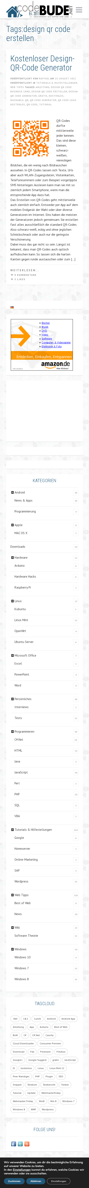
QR (27, 100)
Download (18, 1051)
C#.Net (18, 739)
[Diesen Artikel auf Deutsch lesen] (12, 307)
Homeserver (22, 849)
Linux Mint (21, 620)
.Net (15, 1018)
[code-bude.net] (39, 9)
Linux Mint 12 (56, 1068)
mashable (17, 100)
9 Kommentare (25, 275)
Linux (18, 601)
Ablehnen (35, 1181)
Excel (18, 663)
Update (31, 1092)
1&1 (25, 1018)
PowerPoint (21, 674)
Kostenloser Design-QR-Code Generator (42, 63)
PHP (17, 794)
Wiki (17, 927)
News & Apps (23, 500)
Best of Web (22, 903)
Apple (19, 525)
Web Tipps (17, 87)
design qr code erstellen (49, 91)
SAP (17, 870)
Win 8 (53, 1101)
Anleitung (42, 87)
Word (17, 685)
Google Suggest (37, 1059)
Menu (78, 10)
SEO (61, 1076)
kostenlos (56, 95)
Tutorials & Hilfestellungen (56, 82)
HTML (18, 750)
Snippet (17, 1084)
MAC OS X (20, 533)
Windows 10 (22, 957)
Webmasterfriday (51, 1092)
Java (17, 761)
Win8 (41, 1101)
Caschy (50, 1035)
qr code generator (43, 100)
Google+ (18, 1059)
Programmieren (24, 731)
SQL (17, 805)
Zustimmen (14, 1181)
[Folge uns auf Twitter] (20, 1144)
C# (25, 1035)
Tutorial (45, 104)
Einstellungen (22, 1170)
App (32, 1026)
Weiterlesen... (24, 270)
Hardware (21, 557)
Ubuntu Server (24, 642)
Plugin (49, 1076)
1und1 (37, 1018)
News (18, 914)
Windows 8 (21, 979)
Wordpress (21, 881)
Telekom (32, 1084)
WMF (33, 1109)
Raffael (44, 78)
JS (14, 1068)
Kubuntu (20, 609)
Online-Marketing (26, 859)
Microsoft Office (25, 655)
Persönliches (23, 699)
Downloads (17, 547)
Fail (32, 1051)
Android (20, 492)
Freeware (45, 1051)
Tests (18, 718)
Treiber (65, 1084)
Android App (68, 1018)
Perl (17, 783)
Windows (20, 949)
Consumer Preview (50, 1043)
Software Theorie (26, 936)
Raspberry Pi (22, 587)
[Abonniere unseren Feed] (27, 1144)
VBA (17, 816)
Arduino (19, 566)
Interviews (21, 707)
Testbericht (49, 1084)
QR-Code (32, 104)
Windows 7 (21, 968)
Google (19, 838)
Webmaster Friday (23, 1101)
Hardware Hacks (25, 576)
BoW (15, 1035)
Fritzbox (61, 1051)
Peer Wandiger (21, 1076)
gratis (42, 95)
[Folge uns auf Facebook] (13, 1144)
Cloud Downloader (23, 1043)
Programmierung (25, 511)
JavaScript (21, 772)
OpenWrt (20, 631)
